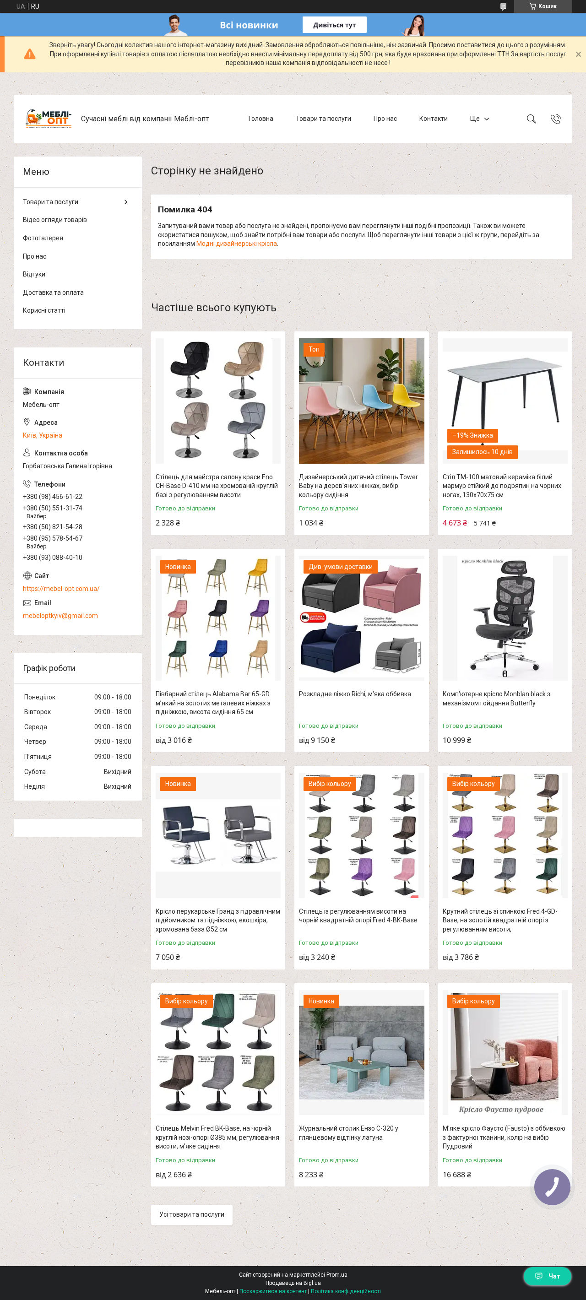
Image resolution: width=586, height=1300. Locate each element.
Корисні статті (44, 310)
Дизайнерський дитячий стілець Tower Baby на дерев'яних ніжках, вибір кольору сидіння (358, 485)
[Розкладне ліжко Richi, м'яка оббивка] (361, 618)
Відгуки (34, 274)
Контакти (433, 118)
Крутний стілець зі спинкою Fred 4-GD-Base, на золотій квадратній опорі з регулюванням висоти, (500, 920)
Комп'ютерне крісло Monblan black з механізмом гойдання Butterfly (496, 698)
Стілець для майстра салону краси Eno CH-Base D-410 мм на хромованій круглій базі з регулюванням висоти (217, 485)
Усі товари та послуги (191, 1214)
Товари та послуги (323, 118)
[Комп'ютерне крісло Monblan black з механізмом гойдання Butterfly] (505, 618)
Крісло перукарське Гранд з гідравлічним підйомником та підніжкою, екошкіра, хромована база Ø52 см (218, 920)
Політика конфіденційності (346, 1291)
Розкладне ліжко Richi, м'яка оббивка (355, 694)
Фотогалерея (43, 238)
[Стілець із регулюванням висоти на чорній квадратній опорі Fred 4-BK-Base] (361, 835)
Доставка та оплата (53, 292)
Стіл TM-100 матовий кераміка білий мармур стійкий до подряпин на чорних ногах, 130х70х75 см (502, 485)
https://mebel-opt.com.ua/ (61, 588)
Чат (554, 1276)
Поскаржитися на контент (273, 1291)
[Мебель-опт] (48, 119)
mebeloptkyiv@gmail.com (60, 615)
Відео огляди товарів (55, 219)
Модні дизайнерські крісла (236, 243)
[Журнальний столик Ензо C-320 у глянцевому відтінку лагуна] (361, 1052)
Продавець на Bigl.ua (293, 1283)
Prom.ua (336, 1275)
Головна (261, 118)
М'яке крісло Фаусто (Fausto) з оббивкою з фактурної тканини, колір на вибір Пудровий (504, 1137)
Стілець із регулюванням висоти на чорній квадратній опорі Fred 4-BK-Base (358, 916)
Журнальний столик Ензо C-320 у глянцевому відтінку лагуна (348, 1133)
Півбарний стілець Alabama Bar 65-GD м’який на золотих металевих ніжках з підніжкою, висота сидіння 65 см (213, 702)
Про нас (385, 118)
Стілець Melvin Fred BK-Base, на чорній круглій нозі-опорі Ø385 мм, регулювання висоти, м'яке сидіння (217, 1137)
